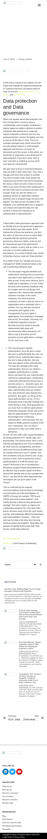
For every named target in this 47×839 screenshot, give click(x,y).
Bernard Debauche (11, 539)
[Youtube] (19, 772)
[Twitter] (12, 772)
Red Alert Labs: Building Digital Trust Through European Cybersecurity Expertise (22, 590)
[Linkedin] (5, 772)
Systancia (7, 543)
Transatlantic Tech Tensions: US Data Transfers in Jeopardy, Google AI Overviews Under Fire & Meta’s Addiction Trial (30, 678)
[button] (39, 5)
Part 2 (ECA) (19, 95)
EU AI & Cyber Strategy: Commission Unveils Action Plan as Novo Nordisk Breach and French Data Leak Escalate (30, 614)
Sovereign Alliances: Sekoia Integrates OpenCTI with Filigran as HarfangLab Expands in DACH (30, 645)
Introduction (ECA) (26, 92)
